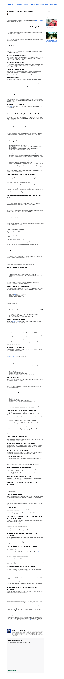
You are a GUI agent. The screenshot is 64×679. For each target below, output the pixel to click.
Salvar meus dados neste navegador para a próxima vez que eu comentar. (20, 667)
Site (8, 663)
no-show (11, 106)
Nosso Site (37, 4)
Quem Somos (19, 4)
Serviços (51, 4)
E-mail (9, 659)
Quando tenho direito (25, 4)
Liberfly (39, 551)
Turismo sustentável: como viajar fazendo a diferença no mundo (51, 41)
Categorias (46, 4)
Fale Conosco (42, 4)
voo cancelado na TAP (15, 321)
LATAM (15, 294)
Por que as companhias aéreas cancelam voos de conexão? (51, 15)
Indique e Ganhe (33, 4)
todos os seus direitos (39, 20)
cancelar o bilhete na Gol (12, 356)
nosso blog (29, 619)
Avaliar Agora (55, 4)
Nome (9, 655)
